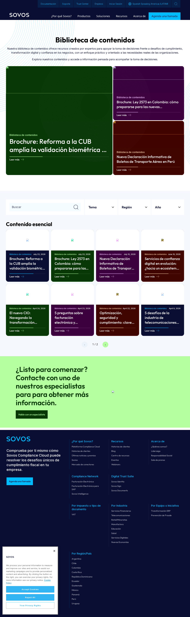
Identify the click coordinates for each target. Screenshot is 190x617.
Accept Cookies (30, 589)
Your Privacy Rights (30, 605)
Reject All (30, 597)
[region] (30, 580)
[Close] (54, 551)
